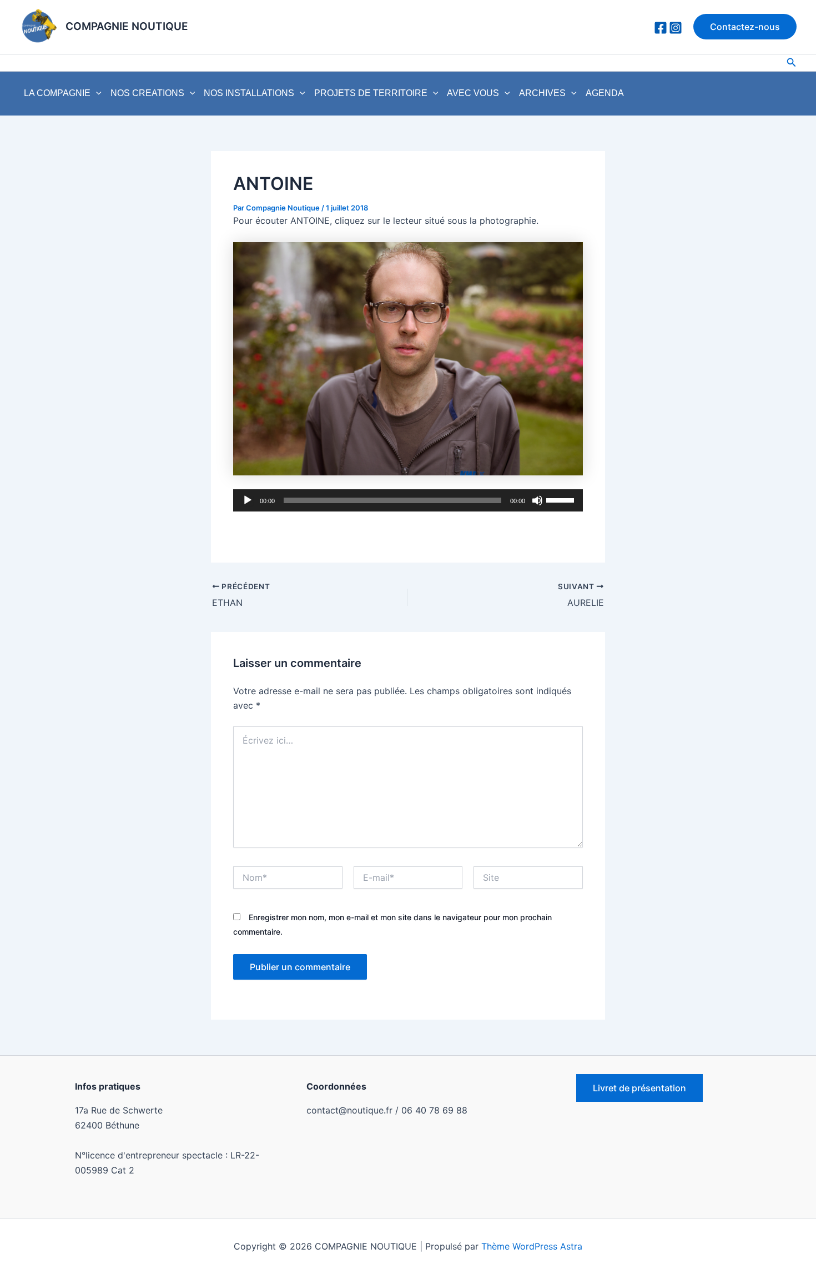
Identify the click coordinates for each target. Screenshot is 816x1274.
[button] (745, 26)
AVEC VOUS (473, 93)
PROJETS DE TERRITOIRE (370, 93)
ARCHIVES (542, 93)
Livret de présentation (639, 1088)
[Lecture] (247, 500)
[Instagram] (675, 27)
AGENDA (605, 93)
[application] (96, 93)
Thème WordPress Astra (531, 1246)
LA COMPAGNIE (57, 93)
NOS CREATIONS (147, 93)
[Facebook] (660, 27)
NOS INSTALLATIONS (249, 93)
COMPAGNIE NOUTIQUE (127, 26)
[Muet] (537, 500)
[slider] (561, 499)
